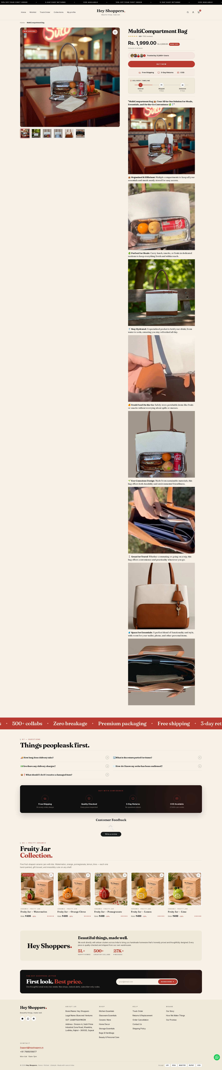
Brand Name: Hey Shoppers (77, 1011)
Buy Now (161, 64)
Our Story (170, 1011)
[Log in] (193, 12)
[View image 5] (69, 133)
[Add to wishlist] (115, 32)
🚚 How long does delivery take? (64, 757)
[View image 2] (36, 133)
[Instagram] (22, 1018)
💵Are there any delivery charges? (64, 766)
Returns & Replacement (142, 1015)
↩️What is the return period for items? (156, 757)
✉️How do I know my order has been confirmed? (156, 766)
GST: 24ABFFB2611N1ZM (76, 1020)
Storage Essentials (107, 1028)
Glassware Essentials (108, 1015)
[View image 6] (80, 133)
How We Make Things (175, 1015)
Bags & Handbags (106, 1033)
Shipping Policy (139, 1028)
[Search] (187, 12)
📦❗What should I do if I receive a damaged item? (64, 774)
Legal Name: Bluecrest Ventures (79, 1015)
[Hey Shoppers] (111, 12)
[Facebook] (33, 1018)
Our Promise (171, 1020)
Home (23, 12)
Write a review (111, 834)
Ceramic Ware (105, 1020)
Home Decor (104, 1024)
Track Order (45, 12)
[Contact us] (217, 1057)
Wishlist (33, 12)
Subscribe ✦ (167, 982)
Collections (59, 12)
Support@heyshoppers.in (31, 1047)
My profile (71, 12)
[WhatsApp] (28, 1018)
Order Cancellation (141, 1020)
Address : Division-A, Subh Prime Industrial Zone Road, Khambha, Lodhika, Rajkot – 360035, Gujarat (80, 1027)
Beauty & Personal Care (109, 1037)
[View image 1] (25, 133)
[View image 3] (47, 133)
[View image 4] (58, 133)
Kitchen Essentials (106, 1011)
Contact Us (137, 1024)
